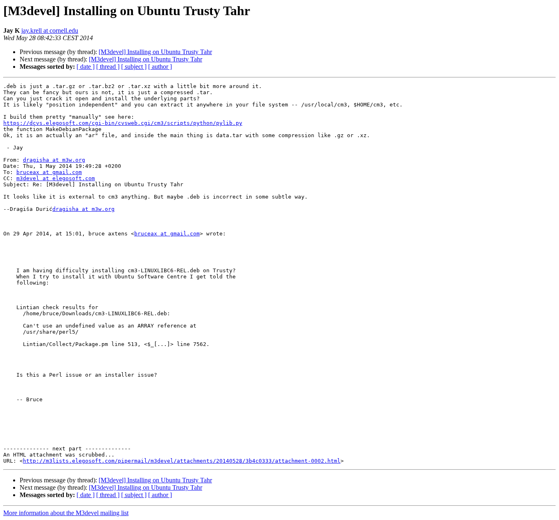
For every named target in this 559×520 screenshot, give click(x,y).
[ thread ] (107, 66)
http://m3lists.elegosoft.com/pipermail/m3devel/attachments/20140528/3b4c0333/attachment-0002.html (181, 461)
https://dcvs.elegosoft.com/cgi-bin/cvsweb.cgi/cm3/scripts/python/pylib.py (122, 123)
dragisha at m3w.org (54, 160)
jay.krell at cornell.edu (49, 30)
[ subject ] (134, 66)
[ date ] (86, 66)
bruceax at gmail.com (49, 172)
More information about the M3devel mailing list (65, 512)
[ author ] (160, 66)
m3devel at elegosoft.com (55, 178)
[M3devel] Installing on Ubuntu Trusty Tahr (155, 51)
